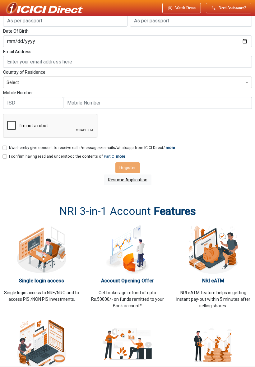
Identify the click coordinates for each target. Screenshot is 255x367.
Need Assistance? (232, 8)
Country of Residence (24, 72)
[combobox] (127, 81)
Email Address (17, 51)
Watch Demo (185, 8)
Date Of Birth (16, 31)
